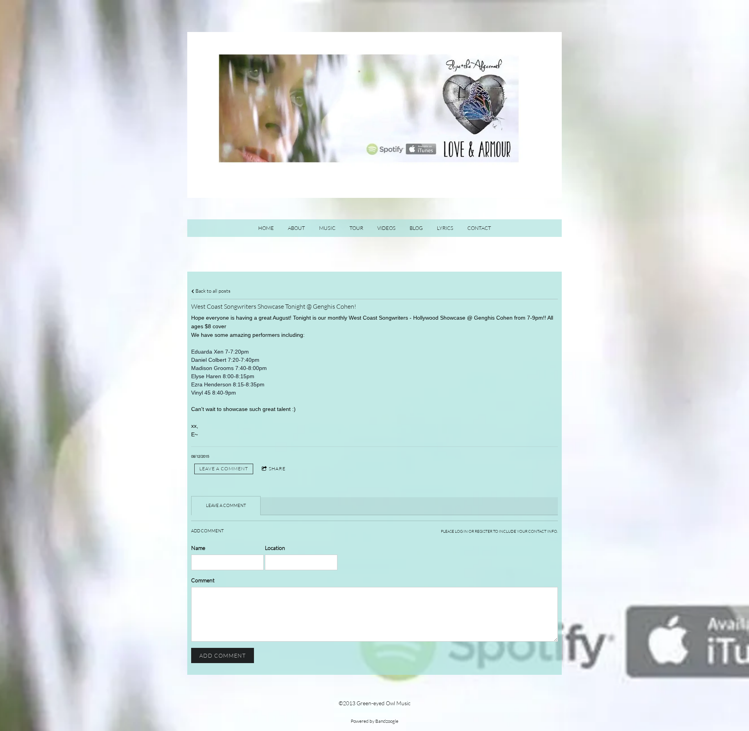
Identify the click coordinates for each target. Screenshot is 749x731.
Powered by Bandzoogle (374, 721)
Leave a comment (223, 468)
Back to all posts (212, 291)
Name (198, 547)
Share (277, 468)
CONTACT (479, 228)
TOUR (356, 228)
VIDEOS (386, 228)
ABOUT (296, 228)
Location (275, 547)
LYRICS (445, 228)
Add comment (222, 655)
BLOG (416, 228)
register (483, 531)
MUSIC (327, 228)
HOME (266, 228)
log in (461, 531)
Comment (203, 580)
